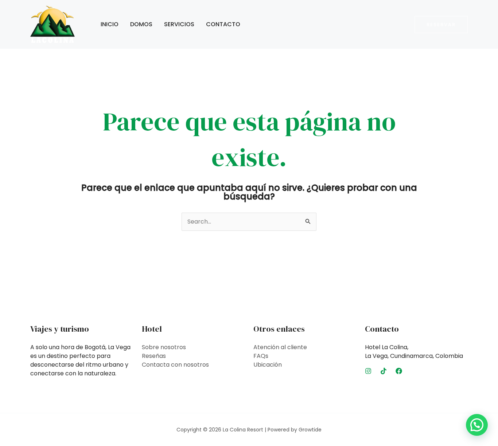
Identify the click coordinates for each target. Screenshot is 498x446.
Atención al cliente (280, 347)
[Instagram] (368, 371)
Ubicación (267, 364)
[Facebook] (399, 371)
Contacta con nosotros (175, 364)
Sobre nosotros (164, 347)
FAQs (260, 356)
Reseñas (154, 356)
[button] (441, 24)
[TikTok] (383, 371)
